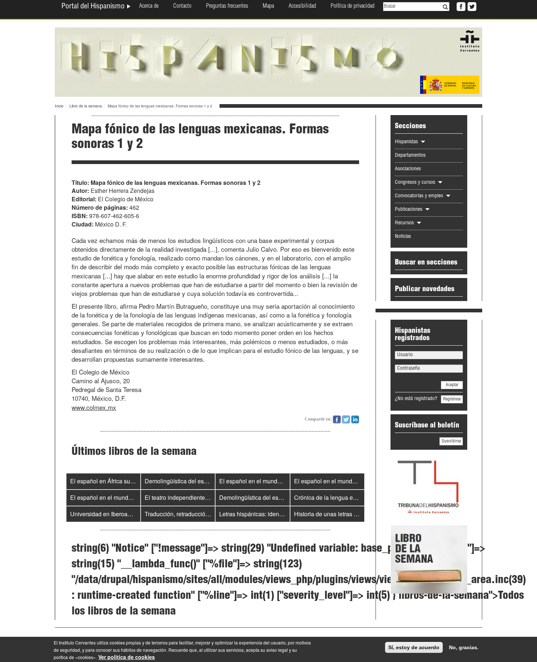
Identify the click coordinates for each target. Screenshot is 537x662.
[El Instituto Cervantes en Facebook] (460, 5)
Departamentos (410, 155)
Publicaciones (409, 209)
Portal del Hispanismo (93, 7)
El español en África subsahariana (114, 481)
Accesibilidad (302, 6)
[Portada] (268, 61)
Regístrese (452, 399)
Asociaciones (408, 169)
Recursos (405, 223)
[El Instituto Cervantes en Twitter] (471, 5)
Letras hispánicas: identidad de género (269, 514)
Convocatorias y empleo (420, 196)
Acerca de (149, 6)
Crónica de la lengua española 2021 (341, 497)
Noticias (403, 236)
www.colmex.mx (94, 407)
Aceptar (452, 385)
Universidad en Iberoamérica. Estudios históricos (133, 514)
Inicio (59, 106)
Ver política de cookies (126, 657)
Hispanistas (407, 142)
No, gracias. (464, 647)
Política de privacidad (352, 6)
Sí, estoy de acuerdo (413, 647)
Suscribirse (451, 441)
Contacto (182, 6)
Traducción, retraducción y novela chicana (199, 514)
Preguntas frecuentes (227, 6)
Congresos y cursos (416, 182)
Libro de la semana (85, 106)
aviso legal (277, 650)
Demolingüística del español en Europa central (205, 481)
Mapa (268, 6)
